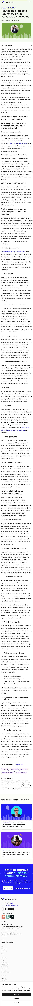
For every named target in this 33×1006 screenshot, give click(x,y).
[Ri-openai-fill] (8, 917)
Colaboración (14, 769)
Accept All (16, 994)
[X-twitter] (9, 909)
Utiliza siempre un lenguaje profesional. (13, 252)
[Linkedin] (3, 909)
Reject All (16, 1002)
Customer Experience (7, 772)
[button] (31, 45)
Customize (16, 998)
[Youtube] (12, 909)
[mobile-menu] (30, 2)
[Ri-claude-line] (3, 917)
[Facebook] (6, 909)
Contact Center (24, 769)
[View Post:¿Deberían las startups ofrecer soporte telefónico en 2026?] (16, 812)
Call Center (5, 769)
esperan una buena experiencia (17, 143)
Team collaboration (20, 772)
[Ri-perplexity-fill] (12, 917)
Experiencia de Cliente (9, 8)
